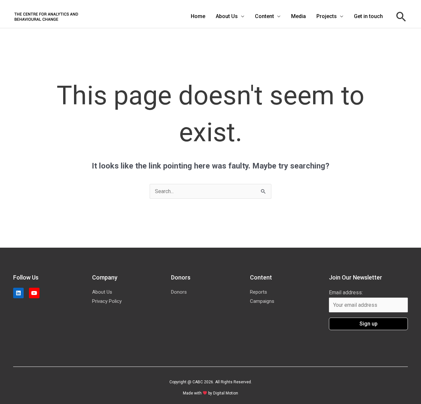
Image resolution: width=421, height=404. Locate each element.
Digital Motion (225, 393)
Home (198, 16)
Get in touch (368, 16)
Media (298, 16)
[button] (401, 16)
